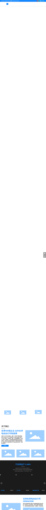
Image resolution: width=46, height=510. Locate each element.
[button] (5, 405)
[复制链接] (43, 0)
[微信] (38, 0)
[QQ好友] (40, 0)
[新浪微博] (37, 0)
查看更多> (12, 490)
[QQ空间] (42, 0)
